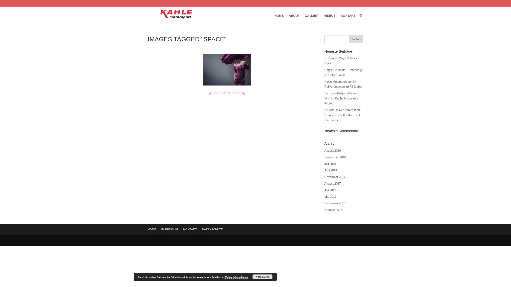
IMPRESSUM (169, 229)
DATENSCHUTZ (212, 229)
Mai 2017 (330, 196)
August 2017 (332, 183)
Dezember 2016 (334, 203)
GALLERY (312, 15)
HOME (279, 15)
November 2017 (334, 177)
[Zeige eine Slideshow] (227, 93)
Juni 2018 (330, 170)
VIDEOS (330, 15)
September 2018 (335, 157)
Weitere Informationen (236, 276)
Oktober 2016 (333, 209)
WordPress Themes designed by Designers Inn (180, 240)
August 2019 (332, 150)
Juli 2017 (330, 190)
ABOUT (294, 15)
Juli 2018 (330, 163)
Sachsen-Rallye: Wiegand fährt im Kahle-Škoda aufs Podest (341, 98)
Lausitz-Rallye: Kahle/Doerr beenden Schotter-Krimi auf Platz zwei (342, 115)
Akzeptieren (262, 277)
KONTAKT (348, 15)
